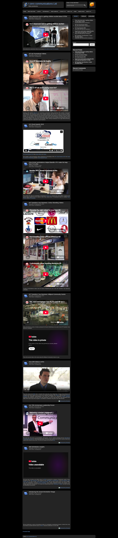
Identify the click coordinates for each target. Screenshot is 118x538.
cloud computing (42, 482)
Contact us (63, 11)
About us (69, 11)
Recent (76, 16)
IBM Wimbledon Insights (36, 447)
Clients (39, 11)
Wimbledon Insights (58, 484)
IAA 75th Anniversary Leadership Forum (41, 405)
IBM (34, 394)
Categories (91, 16)
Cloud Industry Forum (42, 157)
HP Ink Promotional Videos (37, 53)
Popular (83, 16)
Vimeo (44, 154)
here (54, 440)
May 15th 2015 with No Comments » (82, 25)
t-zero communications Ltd (42, 3)
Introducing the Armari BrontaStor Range (42, 492)
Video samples (54, 11)
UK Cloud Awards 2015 (36, 124)
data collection (34, 480)
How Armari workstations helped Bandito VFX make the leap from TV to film (84, 32)
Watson (57, 395)
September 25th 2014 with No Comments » (84, 37)
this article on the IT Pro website (51, 49)
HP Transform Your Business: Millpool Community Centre (47, 294)
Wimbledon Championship (53, 480)
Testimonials (46, 11)
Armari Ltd (48, 195)
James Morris (39, 154)
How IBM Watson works (36, 362)
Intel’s (42, 525)
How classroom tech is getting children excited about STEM (48, 16)
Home (24, 11)
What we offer (31, 11)
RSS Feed (92, 4)
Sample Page (81, 11)
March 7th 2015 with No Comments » (83, 33)
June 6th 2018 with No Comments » (82, 22)
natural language (66, 396)
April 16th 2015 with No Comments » (82, 29)
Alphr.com (35, 113)
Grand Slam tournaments (42, 481)
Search (74, 42)
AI (40, 398)
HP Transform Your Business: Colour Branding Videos (46, 203)
